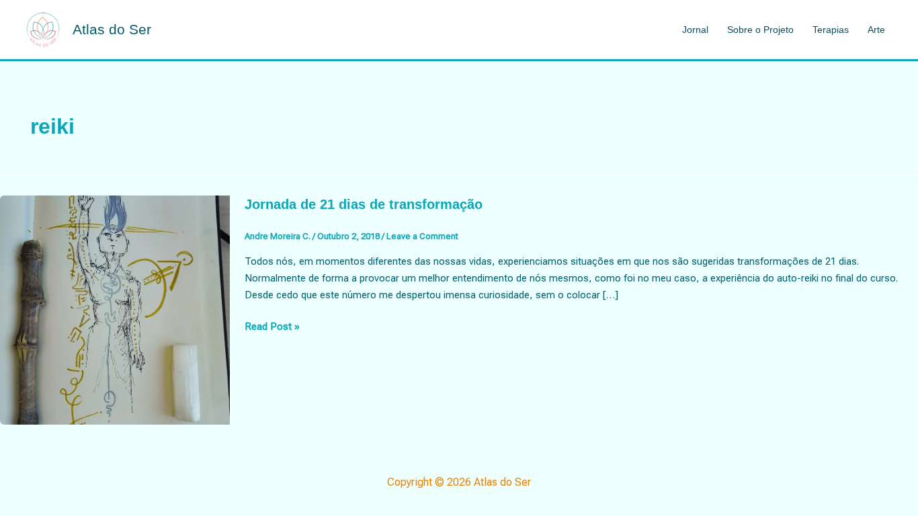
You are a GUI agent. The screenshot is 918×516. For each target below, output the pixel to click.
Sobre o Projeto (760, 29)
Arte (876, 29)
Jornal (695, 29)
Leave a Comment (422, 236)
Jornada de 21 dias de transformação (364, 204)
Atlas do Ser (112, 29)
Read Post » (272, 327)
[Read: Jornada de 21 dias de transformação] (115, 309)
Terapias (830, 29)
